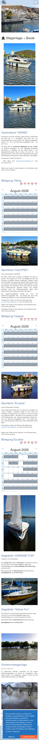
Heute (21, 184)
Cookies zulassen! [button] (29, 736)
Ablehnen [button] (11, 736)
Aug (32, 184)
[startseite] (4, 2)
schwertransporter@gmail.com (25, 161)
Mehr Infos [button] (16, 731)
